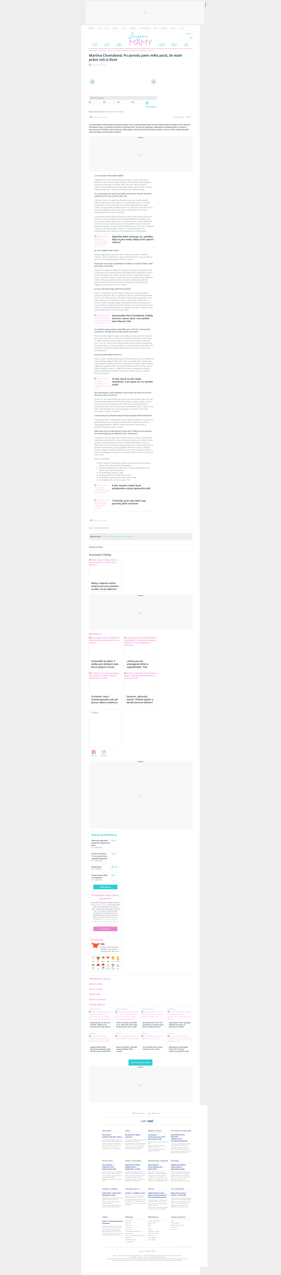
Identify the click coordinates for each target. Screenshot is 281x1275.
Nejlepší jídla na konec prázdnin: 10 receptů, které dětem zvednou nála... (180, 1176)
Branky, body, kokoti (116, 1221)
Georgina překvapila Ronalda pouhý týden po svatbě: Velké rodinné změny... (134, 1147)
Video (94, 712)
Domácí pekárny (176, 1167)
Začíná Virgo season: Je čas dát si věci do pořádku (135, 1204)
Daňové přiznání (153, 1165)
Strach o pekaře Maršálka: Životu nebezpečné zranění (157, 1150)
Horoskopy (97, 939)
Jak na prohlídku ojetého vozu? (133, 1231)
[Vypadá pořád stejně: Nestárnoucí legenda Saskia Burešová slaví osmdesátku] (101, 1038)
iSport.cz (115, 28)
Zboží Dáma (128, 1227)
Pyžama (150, 1229)
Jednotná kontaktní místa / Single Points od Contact (149, 1260)
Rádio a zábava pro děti (177, 1225)
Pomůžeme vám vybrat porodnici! (105, 897)
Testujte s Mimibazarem (154, 1221)
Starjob (173, 1221)
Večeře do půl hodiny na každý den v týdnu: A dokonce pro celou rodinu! (181, 1172)
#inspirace (128, 1193)
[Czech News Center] (151, 1121)
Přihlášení (188, 33)
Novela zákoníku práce (155, 1167)
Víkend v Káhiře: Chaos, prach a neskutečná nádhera (111, 1202)
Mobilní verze (155, 1113)
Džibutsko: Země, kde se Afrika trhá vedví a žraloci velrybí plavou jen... (111, 1206)
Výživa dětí (94, 994)
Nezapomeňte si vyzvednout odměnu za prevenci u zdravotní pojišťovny (158, 1208)
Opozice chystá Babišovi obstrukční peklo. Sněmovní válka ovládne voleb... (112, 1140)
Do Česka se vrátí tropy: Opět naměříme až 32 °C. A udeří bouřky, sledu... (111, 1147)
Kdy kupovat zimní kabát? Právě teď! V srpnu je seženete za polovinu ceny (179, 1049)
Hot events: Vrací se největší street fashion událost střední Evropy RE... (134, 1196)
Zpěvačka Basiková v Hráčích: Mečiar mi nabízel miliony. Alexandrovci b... (112, 1234)
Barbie (149, 1225)
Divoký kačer (117, 1193)
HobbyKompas (129, 1233)
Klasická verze (140, 1113)
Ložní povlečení (152, 1237)
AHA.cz (118, 1033)
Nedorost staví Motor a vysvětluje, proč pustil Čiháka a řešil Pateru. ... (135, 1140)
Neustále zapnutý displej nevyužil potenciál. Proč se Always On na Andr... (135, 1172)
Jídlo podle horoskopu (178, 1169)
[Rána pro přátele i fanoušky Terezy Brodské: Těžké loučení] (127, 1037)
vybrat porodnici (101, 905)
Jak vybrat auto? (129, 1241)
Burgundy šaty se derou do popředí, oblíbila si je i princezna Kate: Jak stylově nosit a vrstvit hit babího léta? (100, 1025)
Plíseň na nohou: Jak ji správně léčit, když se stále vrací (157, 1204)
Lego (149, 1227)
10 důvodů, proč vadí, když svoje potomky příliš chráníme (129, 502)
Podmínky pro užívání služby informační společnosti (145, 1258)
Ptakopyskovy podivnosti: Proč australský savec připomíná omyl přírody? (180, 1206)
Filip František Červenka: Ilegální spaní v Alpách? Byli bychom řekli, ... (112, 1198)
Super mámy (93, 50)
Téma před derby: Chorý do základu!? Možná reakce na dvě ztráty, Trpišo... (135, 1144)
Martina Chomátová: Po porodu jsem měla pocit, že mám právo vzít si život (131, 50)
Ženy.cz (171, 1033)
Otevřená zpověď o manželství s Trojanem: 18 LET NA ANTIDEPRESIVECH (157, 1146)
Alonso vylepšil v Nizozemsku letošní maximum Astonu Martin (112, 1176)
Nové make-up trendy (154, 1139)
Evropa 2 (173, 1229)
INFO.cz (119, 1137)
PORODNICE (105, 929)
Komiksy (174, 1195)
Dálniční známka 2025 (109, 1169)
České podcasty (175, 1223)
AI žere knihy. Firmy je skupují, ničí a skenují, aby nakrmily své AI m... (135, 1176)
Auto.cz (124, 28)
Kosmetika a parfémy (153, 1231)
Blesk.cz (91, 28)
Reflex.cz (164, 28)
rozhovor (106, 536)
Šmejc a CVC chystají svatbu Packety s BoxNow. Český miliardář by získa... (158, 1180)
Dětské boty (151, 1235)
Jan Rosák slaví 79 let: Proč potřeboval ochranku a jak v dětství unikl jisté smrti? (153, 1025)
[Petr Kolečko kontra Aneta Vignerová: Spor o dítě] (153, 1037)
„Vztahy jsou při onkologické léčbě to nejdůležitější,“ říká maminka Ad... (180, 1144)
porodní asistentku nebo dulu (105, 923)
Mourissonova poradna (178, 1193)
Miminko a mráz (177, 1139)
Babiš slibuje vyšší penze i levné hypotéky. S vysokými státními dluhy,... (158, 1172)
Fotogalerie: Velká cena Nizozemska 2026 (112, 1180)
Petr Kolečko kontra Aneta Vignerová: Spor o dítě (152, 1048)
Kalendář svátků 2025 (109, 1137)
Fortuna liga (106, 1223)
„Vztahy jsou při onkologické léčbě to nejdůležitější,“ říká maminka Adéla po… (137, 665)
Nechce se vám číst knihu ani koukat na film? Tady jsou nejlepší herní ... (181, 1202)
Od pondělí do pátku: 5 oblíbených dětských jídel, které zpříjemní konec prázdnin (105, 665)
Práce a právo (186, 44)
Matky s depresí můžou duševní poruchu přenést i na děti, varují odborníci (105, 586)
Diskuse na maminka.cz (104, 834)
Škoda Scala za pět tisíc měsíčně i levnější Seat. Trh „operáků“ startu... (158, 1176)
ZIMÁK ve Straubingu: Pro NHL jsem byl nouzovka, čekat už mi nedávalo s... (112, 1227)
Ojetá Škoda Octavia (130, 1239)
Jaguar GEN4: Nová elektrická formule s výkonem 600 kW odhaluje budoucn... (181, 1198)
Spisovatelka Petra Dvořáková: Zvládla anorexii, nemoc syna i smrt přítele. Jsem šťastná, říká (132, 318)
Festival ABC (182, 1195)
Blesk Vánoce (106, 1135)
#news (143, 1193)
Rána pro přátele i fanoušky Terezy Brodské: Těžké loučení (126, 1049)
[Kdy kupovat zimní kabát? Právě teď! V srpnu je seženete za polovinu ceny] (180, 1038)
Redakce (148, 1251)
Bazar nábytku (152, 1239)
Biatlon (138, 1135)
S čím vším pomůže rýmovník (157, 1197)
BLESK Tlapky (106, 1193)
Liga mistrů (128, 1137)
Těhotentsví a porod (99, 978)
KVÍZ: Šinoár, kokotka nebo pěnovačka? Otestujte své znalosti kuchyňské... (180, 1180)
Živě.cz (155, 28)
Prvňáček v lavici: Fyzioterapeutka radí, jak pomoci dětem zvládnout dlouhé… (104, 701)
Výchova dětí (96, 983)
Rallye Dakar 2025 (108, 1167)
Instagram (104, 755)
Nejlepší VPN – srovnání (132, 1169)
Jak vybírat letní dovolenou (179, 1141)
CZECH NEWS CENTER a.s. (133, 1255)
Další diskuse (105, 887)
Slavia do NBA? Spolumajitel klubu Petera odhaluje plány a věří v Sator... (112, 1230)
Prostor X (105, 1221)
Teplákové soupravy (153, 1233)
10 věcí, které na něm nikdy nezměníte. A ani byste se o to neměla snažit (132, 381)
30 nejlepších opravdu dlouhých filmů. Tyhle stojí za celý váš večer (135, 1180)
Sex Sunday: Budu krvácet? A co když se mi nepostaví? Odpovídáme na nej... (135, 1200)
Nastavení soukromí (117, 1260)
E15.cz (107, 28)
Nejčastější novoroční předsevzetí (178, 1136)
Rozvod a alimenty (161, 44)
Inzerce (141, 1251)
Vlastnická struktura (129, 1260)
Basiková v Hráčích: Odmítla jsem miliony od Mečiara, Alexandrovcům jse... (111, 1144)
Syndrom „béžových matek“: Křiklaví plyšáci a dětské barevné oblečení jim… (140, 701)
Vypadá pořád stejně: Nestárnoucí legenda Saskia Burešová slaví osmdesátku (100, 1049)
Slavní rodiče (96, 989)
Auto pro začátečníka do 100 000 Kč (135, 1235)
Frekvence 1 (174, 1227)
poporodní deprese (125, 536)
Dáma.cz (173, 28)
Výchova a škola (95, 44)
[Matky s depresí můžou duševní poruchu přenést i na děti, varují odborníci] (105, 569)
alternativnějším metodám (109, 919)
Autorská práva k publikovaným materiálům (118, 1258)
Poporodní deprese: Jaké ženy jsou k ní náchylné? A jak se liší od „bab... (158, 1200)
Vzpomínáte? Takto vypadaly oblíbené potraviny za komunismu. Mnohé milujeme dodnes (179, 1025)
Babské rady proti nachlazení (157, 1195)
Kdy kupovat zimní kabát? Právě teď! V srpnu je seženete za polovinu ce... (181, 1151)
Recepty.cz (133, 28)
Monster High (151, 1223)
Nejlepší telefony (130, 1167)
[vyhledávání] (190, 38)
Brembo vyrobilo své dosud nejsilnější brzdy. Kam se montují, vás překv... (112, 1172)
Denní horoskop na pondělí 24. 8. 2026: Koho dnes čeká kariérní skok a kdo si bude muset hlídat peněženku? (126, 1025)
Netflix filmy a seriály (108, 1195)
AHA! (99, 28)
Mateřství (102, 50)
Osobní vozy (128, 1225)
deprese (113, 536)
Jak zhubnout (152, 1135)
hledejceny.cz (128, 1221)
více (181, 28)
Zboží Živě (128, 1223)
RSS (153, 1251)
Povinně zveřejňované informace (173, 1260)
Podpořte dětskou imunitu (156, 1193)
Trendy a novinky (174, 44)
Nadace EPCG (152, 1169)
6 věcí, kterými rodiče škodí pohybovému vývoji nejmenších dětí (131, 487)
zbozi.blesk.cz (129, 1229)
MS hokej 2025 (129, 1135)
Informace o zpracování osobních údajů (171, 1258)
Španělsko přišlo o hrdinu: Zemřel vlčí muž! (158, 1142)
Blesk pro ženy (145, 28)
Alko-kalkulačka (107, 1165)
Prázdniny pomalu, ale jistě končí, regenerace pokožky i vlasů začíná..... (181, 1148)
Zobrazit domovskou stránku (140, 1062)
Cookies (185, 1258)
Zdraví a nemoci (107, 44)
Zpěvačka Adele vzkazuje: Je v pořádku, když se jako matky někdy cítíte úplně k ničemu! (133, 239)
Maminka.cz (95, 633)
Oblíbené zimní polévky (178, 1165)
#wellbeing (136, 1193)
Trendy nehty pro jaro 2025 (156, 1137)
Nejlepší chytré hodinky (132, 1165)
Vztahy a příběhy (119, 44)
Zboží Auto (128, 1237)
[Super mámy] (141, 39)
